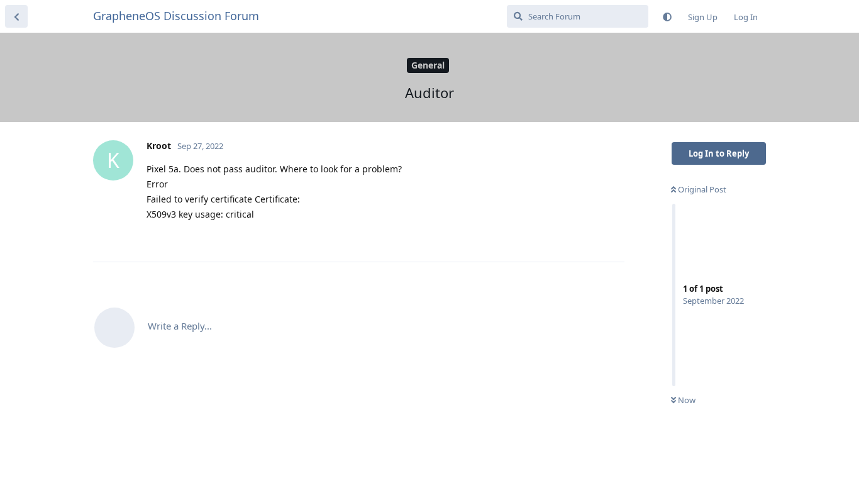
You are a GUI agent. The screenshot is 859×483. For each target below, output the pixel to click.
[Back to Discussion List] (16, 16)
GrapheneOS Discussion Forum (176, 15)
